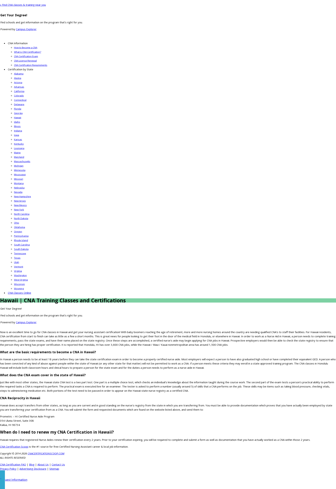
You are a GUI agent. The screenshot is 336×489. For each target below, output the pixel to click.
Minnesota (19, 170)
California (19, 91)
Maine (17, 152)
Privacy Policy (8, 468)
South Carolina (22, 244)
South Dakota (21, 249)
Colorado (19, 95)
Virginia (18, 271)
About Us (43, 464)
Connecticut (20, 100)
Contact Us (58, 464)
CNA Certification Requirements (30, 65)
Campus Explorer (26, 29)
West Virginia (21, 279)
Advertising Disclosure (32, 468)
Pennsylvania (21, 235)
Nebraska (19, 187)
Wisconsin (19, 284)
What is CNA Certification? (27, 51)
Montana (19, 183)
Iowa (16, 135)
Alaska (17, 78)
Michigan (18, 165)
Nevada (18, 192)
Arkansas (19, 86)
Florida (17, 108)
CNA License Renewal (25, 60)
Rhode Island (21, 240)
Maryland (19, 157)
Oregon (18, 231)
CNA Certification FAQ (13, 464)
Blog (31, 464)
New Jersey (20, 200)
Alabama (18, 73)
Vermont (18, 266)
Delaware (19, 104)
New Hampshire (22, 196)
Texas (17, 257)
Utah (16, 262)
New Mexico (20, 205)
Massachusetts (22, 161)
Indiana (18, 130)
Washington (20, 275)
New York (19, 209)
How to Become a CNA (25, 47)
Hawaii (17, 117)
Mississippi (20, 174)
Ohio (16, 222)
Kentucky (19, 143)
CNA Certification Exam (26, 56)
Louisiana (19, 148)
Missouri (18, 178)
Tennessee (20, 253)
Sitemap (54, 468)
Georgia (18, 113)
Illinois (17, 126)
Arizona (18, 82)
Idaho (17, 121)
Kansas (18, 139)
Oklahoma (19, 227)
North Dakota (21, 218)
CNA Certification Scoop (14, 446)
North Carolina (21, 214)
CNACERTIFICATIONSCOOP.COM (46, 453)
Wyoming (19, 288)
